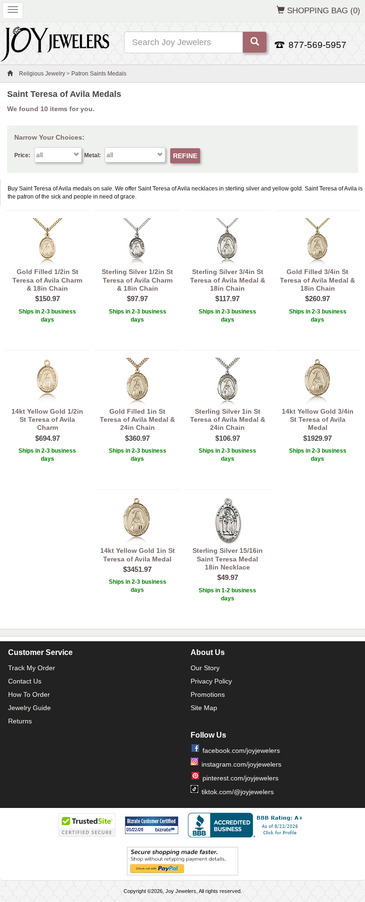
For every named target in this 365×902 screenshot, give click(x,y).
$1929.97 (317, 438)
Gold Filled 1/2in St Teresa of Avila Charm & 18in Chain (47, 280)
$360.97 (137, 438)
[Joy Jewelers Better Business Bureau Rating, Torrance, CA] (247, 825)
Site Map (204, 708)
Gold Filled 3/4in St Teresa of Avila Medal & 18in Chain (317, 280)
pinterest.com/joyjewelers (240, 778)
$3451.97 (137, 569)
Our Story (205, 668)
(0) (323, 10)
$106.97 (227, 438)
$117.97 (227, 298)
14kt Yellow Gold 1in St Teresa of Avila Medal (137, 554)
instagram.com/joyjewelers (241, 764)
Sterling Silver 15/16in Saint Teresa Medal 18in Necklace (227, 559)
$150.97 (47, 298)
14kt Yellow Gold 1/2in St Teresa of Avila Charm (47, 420)
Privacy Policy (211, 681)
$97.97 (137, 298)
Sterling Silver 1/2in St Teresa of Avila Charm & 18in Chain (137, 280)
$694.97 (47, 438)
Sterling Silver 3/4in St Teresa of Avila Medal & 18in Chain (227, 280)
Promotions (208, 694)
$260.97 (317, 298)
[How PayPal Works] (182, 860)
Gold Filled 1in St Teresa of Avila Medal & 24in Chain (137, 420)
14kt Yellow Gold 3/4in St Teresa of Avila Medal (318, 420)
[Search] (254, 42)
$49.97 (227, 577)
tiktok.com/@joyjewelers (238, 792)
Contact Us (24, 681)
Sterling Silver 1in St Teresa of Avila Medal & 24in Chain (227, 420)
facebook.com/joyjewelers (241, 750)
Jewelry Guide (29, 708)
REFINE (185, 156)
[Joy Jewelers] (55, 42)
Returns (20, 721)
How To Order (29, 694)
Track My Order (31, 668)
